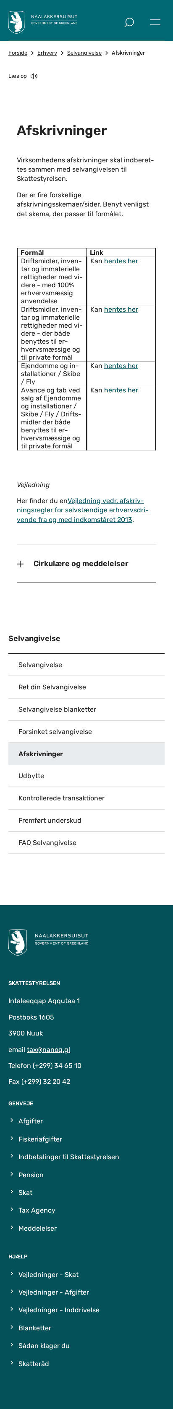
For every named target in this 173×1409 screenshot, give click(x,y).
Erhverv (47, 53)
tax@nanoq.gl (48, 1050)
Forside (17, 53)
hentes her (121, 261)
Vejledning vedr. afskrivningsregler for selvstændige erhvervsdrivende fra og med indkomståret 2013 (83, 510)
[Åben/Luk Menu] (155, 22)
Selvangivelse (84, 53)
